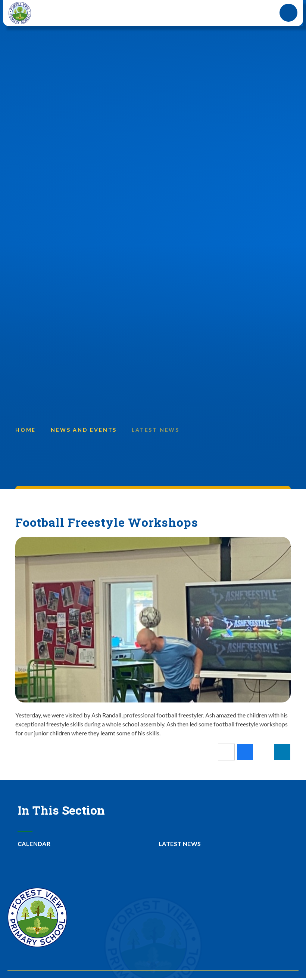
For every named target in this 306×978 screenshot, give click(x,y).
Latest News (155, 430)
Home (25, 430)
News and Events (84, 430)
